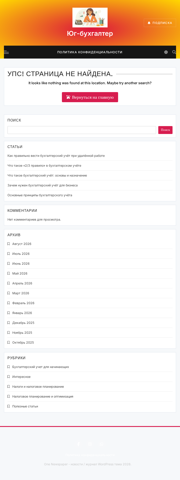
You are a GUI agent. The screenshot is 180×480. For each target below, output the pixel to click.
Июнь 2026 (21, 263)
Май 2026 (19, 273)
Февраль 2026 (23, 303)
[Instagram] (90, 444)
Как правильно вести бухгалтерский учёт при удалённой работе (56, 155)
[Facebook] (78, 444)
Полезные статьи (25, 406)
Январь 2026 (22, 313)
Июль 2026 (21, 253)
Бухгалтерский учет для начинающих (40, 367)
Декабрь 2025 (23, 323)
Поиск (14, 120)
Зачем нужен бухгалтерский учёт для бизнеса (42, 185)
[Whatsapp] (101, 444)
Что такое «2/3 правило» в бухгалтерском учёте (44, 165)
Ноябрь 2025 (22, 332)
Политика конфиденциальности (89, 52)
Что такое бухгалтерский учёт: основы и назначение (47, 175)
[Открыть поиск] (174, 52)
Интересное (21, 376)
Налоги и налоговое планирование (38, 386)
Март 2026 (20, 293)
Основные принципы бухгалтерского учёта (39, 195)
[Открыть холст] (6, 52)
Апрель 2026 (22, 283)
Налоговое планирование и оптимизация (42, 396)
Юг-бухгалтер (90, 33)
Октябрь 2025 (23, 342)
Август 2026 (21, 244)
